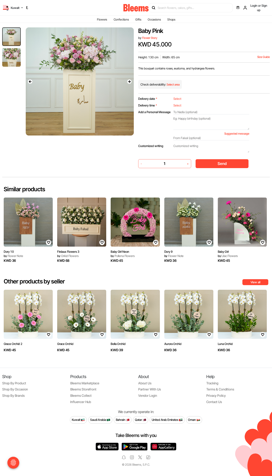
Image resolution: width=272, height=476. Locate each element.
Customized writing (150, 146)
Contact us (214, 402)
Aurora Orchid (173, 344)
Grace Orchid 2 (13, 344)
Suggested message (236, 133)
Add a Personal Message (154, 112)
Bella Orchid (118, 344)
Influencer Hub (80, 402)
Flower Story (149, 38)
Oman (192, 420)
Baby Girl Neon (120, 251)
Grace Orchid (65, 344)
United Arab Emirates (165, 420)
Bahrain (121, 420)
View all (255, 282)
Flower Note (13, 255)
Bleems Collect (81, 395)
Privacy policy (216, 395)
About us (145, 383)
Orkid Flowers (67, 255)
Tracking (212, 383)
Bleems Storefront (83, 389)
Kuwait (76, 420)
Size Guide (263, 57)
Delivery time (147, 105)
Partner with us (149, 389)
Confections (121, 19)
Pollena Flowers (123, 255)
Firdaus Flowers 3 (68, 251)
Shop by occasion (15, 389)
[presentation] (30, 81)
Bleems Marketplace (84, 383)
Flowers (102, 19)
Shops (171, 19)
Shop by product (14, 383)
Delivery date (147, 99)
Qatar (138, 420)
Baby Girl (223, 251)
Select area (173, 84)
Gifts (138, 19)
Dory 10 (9, 251)
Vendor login (147, 395)
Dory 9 (168, 251)
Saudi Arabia (98, 420)
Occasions (154, 19)
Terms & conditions (220, 389)
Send (222, 163)
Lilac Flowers (228, 255)
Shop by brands (13, 395)
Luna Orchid (225, 344)
